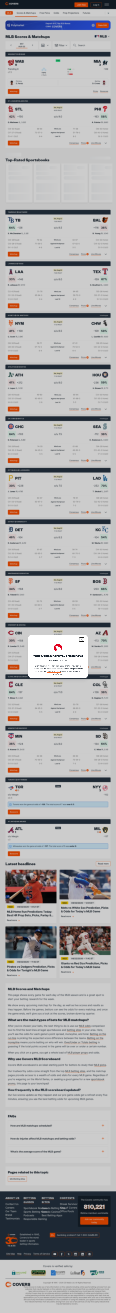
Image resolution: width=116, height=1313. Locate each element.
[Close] (81, 640)
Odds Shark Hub (54, 671)
